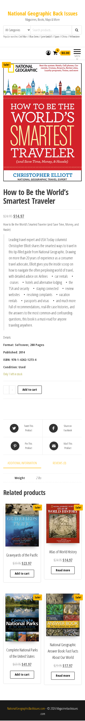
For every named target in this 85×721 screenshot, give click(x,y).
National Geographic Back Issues (43, 13)
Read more (63, 570)
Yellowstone (75, 36)
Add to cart (29, 389)
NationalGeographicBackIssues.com (26, 708)
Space (56, 36)
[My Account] (48, 53)
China (64, 36)
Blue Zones (34, 36)
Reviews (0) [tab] (59, 463)
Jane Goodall (46, 36)
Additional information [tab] (22, 463)
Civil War (23, 36)
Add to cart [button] (22, 573)
